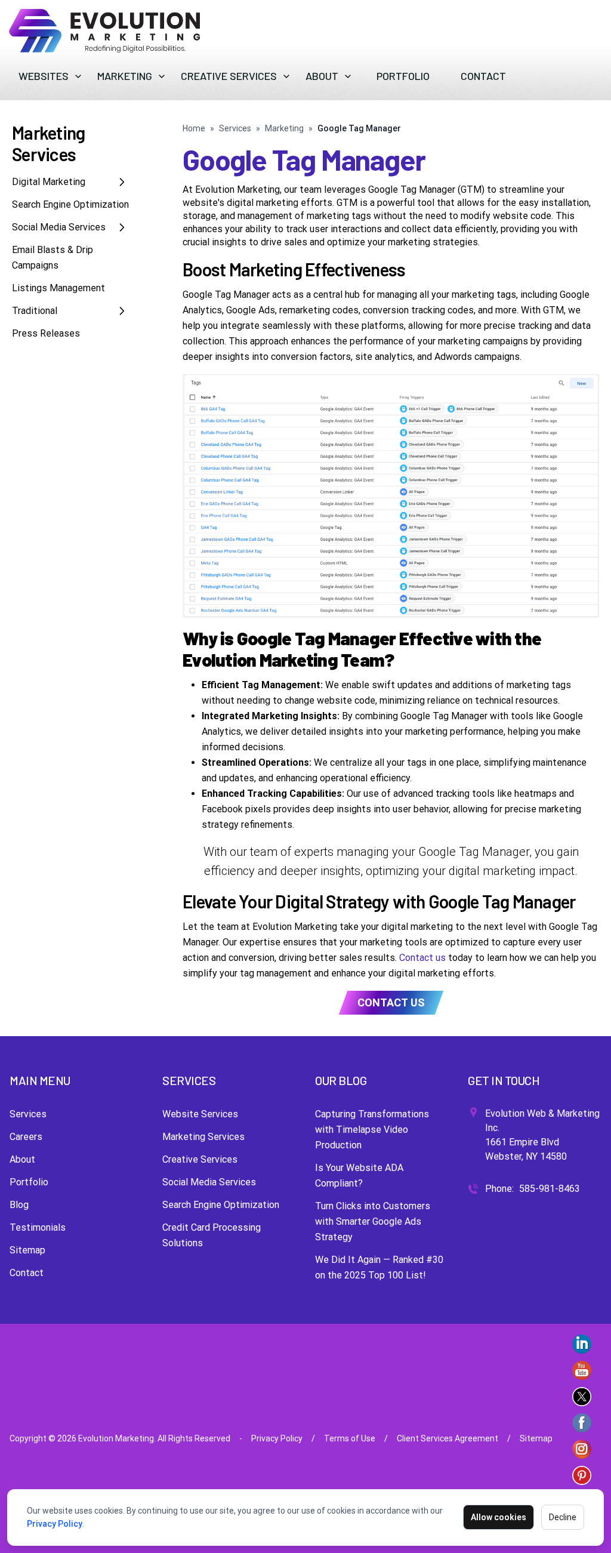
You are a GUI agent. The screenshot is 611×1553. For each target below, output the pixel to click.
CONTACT (483, 75)
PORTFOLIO (403, 75)
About (22, 1159)
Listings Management (58, 288)
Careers (26, 1136)
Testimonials (38, 1227)
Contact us (422, 957)
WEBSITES (43, 75)
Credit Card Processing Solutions (211, 1235)
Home (194, 128)
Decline (562, 1517)
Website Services (200, 1114)
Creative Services (199, 1159)
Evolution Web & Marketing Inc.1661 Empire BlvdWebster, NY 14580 (542, 1135)
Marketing (284, 128)
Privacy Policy (54, 1524)
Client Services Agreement (447, 1438)
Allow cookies (498, 1517)
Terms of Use (349, 1438)
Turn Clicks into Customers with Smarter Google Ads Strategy (372, 1221)
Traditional (34, 310)
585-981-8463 (549, 1188)
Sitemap (27, 1250)
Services (235, 128)
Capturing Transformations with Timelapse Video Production (372, 1129)
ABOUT (322, 75)
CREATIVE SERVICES (229, 75)
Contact (27, 1272)
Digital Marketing (48, 181)
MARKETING (124, 75)
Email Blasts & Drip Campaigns (52, 257)
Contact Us (391, 1002)
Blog (19, 1204)
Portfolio (29, 1182)
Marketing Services (203, 1136)
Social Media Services (59, 227)
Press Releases (46, 333)
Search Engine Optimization (70, 204)
